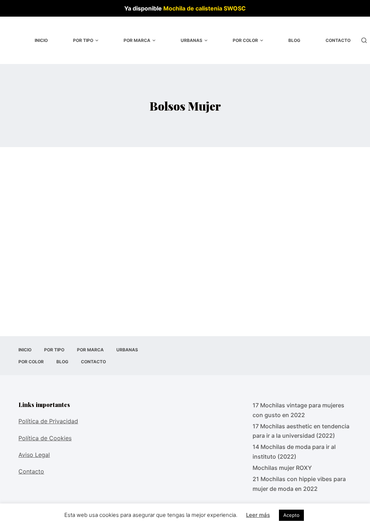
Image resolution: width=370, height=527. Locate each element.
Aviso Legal (34, 454)
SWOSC (235, 8)
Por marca (137, 40)
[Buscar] (364, 40)
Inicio (41, 40)
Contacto (338, 40)
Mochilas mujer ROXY (282, 467)
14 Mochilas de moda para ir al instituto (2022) (294, 451)
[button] (96, 40)
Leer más (258, 514)
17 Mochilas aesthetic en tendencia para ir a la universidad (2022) (301, 431)
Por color (245, 40)
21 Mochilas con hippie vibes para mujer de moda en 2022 (299, 483)
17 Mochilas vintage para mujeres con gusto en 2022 (298, 410)
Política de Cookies (45, 438)
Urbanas (191, 40)
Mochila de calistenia (192, 8)
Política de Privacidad (48, 421)
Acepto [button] (291, 515)
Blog (294, 40)
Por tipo (83, 40)
